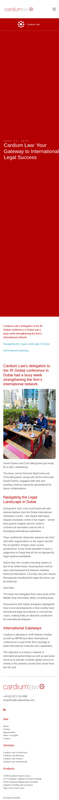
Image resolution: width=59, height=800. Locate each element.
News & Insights (10, 735)
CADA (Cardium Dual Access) (16, 776)
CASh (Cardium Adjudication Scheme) (20, 782)
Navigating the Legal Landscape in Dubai (26, 344)
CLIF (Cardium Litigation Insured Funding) (22, 779)
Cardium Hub (33, 24)
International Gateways (16, 350)
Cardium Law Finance (13, 758)
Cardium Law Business (13, 755)
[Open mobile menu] (54, 9)
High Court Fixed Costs (14, 788)
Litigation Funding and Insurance (18, 785)
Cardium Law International (15, 761)
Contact (6, 738)
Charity (6, 729)
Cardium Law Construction (15, 752)
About (6, 726)
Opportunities (9, 732)
